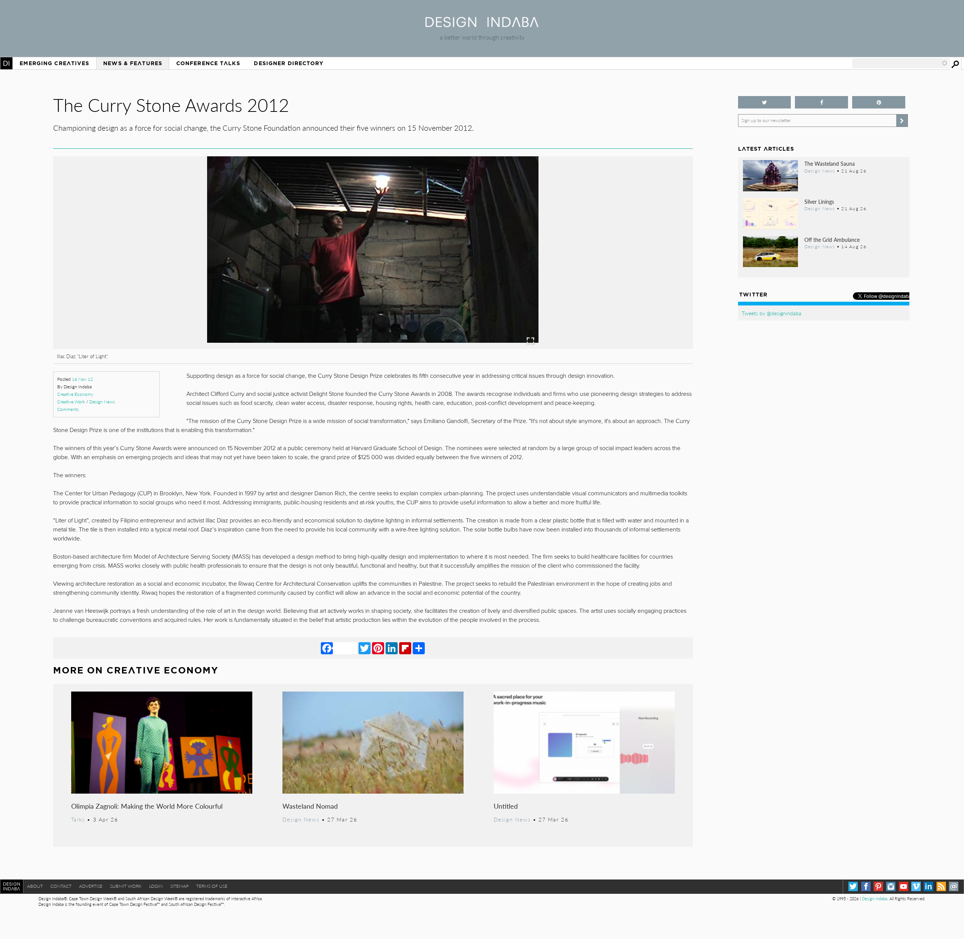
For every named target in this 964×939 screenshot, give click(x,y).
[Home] (482, 24)
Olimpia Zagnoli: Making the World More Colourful (147, 806)
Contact (61, 886)
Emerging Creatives (54, 63)
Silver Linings (819, 201)
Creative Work (71, 402)
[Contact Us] (953, 886)
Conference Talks (208, 63)
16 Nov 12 (82, 379)
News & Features (132, 63)
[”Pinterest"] (878, 102)
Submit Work (126, 886)
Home (6, 63)
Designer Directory (288, 63)
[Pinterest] (378, 647)
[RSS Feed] (941, 886)
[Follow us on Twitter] (764, 102)
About (35, 886)
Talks (78, 819)
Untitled (506, 806)
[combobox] (900, 63)
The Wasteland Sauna (829, 163)
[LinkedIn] (392, 647)
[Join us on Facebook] (821, 102)
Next (597, 294)
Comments (68, 409)
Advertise (90, 886)
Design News (102, 402)
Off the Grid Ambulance (832, 239)
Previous (149, 294)
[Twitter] (364, 647)
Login (156, 886)
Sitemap (179, 886)
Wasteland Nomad (310, 806)
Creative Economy (75, 394)
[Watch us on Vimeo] (916, 886)
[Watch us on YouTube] (903, 886)
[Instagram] (890, 886)
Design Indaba (874, 898)
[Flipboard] (405, 647)
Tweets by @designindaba (771, 313)
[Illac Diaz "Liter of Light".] (372, 346)
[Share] (419, 647)
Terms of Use (211, 886)
